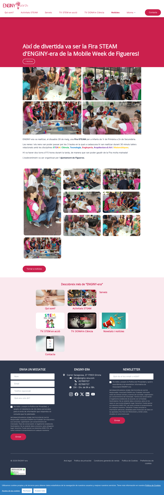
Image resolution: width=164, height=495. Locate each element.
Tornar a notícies (34, 269)
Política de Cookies (153, 485)
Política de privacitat (82, 461)
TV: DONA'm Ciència (94, 12)
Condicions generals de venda (106, 461)
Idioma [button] (130, 12)
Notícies (115, 12)
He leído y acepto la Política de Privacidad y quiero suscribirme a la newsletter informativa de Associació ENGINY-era (132, 384)
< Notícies (29, 61)
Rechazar (27, 491)
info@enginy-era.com (84, 378)
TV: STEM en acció (68, 12)
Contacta (153, 12)
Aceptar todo (40, 491)
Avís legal (68, 461)
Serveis (48, 12)
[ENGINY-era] (16, 5)
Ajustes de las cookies (11, 491)
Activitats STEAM (29, 12)
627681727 (84, 381)
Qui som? (9, 12)
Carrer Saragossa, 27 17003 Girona (84, 375)
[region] (82, 487)
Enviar (18, 436)
